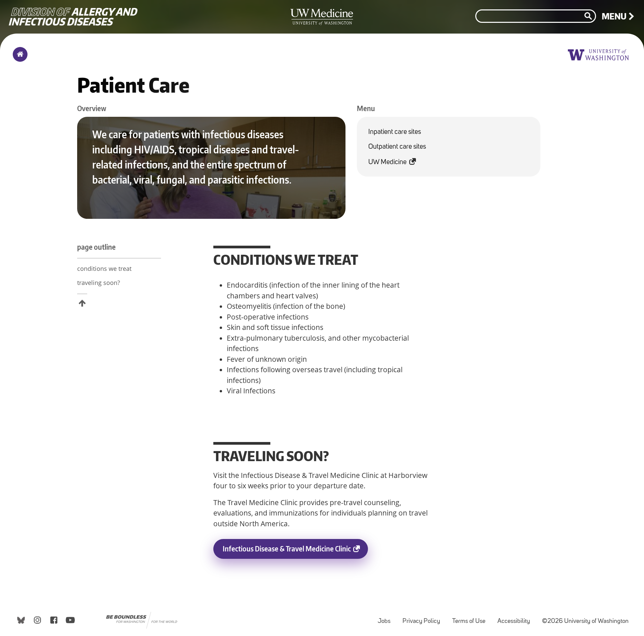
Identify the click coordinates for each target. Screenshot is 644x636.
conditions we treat (104, 268)
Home (18, 59)
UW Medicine (390, 160)
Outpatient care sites (397, 146)
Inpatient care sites (394, 132)
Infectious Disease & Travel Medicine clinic (295, 551)
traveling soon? (98, 283)
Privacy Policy (423, 618)
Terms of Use (471, 618)
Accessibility (516, 618)
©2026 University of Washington (585, 621)
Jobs (387, 618)
